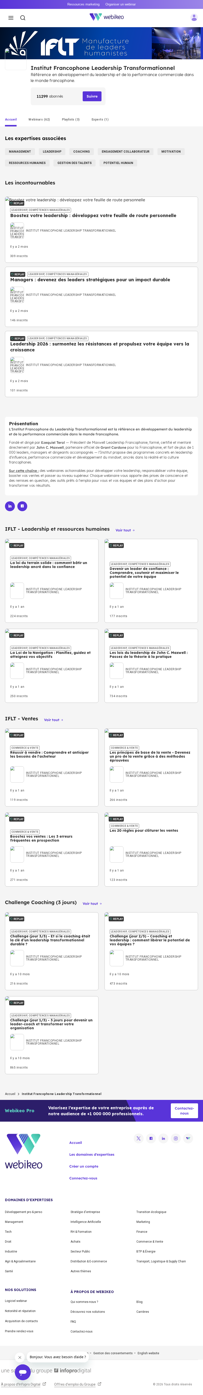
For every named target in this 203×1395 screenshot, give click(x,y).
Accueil (10, 1094)
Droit (8, 1241)
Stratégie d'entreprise (85, 1212)
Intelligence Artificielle (86, 1222)
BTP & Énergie (145, 1251)
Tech (8, 1231)
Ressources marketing (83, 4)
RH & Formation (81, 1231)
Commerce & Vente (149, 1241)
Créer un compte (83, 1166)
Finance (141, 1231)
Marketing (143, 1222)
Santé (9, 1271)
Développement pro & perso (23, 1212)
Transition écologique (151, 1212)
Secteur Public (80, 1251)
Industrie (11, 1251)
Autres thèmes (81, 1271)
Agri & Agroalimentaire (20, 1261)
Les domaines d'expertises (91, 1154)
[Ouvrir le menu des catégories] (11, 18)
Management (14, 1222)
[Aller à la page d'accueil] (109, 18)
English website (148, 1353)
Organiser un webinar (120, 4)
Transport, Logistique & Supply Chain (161, 1261)
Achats (75, 1241)
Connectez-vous (83, 1178)
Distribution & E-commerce (89, 1261)
